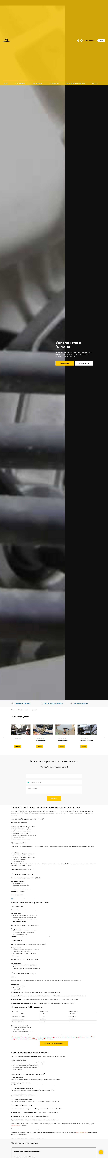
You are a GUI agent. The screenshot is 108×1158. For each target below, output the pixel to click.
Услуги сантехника (20, 83)
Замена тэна (17, 738)
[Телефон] (78, 40)
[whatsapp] (81, 40)
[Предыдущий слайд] (3, 737)
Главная (5, 83)
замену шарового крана (81, 1132)
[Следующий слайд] (104, 737)
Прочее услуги (54, 83)
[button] (101, 40)
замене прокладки (15, 1125)
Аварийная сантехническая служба (75, 83)
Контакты (94, 83)
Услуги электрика (37, 83)
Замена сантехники (23, 709)
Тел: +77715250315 (89, 40)
